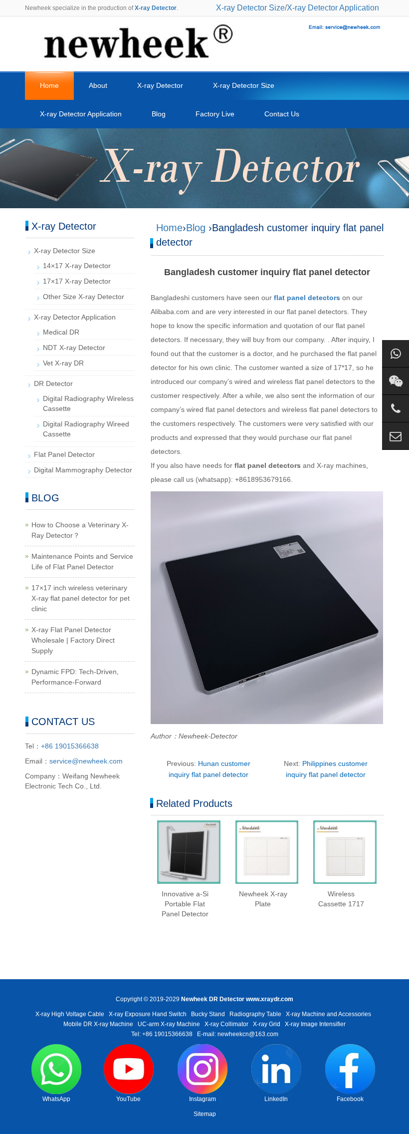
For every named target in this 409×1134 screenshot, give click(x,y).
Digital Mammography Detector (83, 470)
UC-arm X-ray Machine (169, 1024)
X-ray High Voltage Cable (69, 1014)
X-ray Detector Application (333, 7)
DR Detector (53, 383)
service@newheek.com (86, 761)
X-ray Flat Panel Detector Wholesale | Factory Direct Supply (73, 640)
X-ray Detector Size (250, 7)
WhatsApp (56, 1099)
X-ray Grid (266, 1024)
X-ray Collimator (226, 1024)
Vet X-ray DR (63, 363)
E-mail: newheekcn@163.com (237, 1034)
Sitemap (205, 1114)
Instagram (202, 1099)
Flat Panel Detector (64, 454)
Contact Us (281, 114)
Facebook (350, 1099)
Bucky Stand (208, 1014)
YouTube (128, 1099)
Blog (159, 114)
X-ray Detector (160, 85)
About (98, 85)
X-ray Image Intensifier (315, 1024)
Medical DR (61, 332)
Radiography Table (255, 1014)
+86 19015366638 (70, 746)
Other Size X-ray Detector (83, 297)
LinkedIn (276, 1099)
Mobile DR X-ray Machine (98, 1024)
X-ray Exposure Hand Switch (148, 1014)
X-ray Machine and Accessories (328, 1014)
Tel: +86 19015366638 (162, 1034)
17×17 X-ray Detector (77, 281)
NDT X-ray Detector (74, 348)
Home (49, 85)
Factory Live (215, 114)
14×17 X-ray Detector (77, 266)
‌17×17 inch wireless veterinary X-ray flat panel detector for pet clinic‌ (80, 598)
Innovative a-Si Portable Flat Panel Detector (185, 904)
